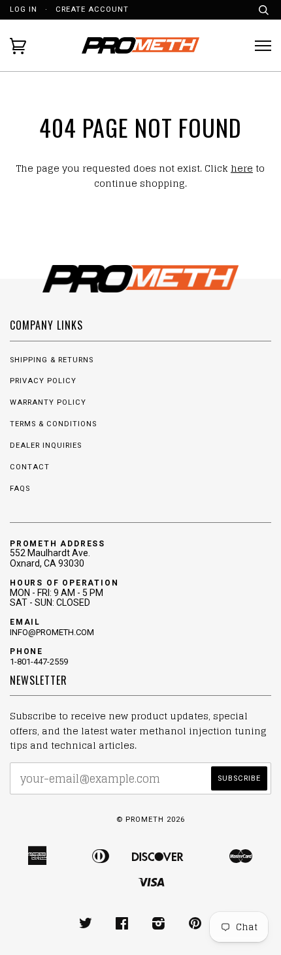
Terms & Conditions (53, 424)
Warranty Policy (48, 402)
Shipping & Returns (51, 360)
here (242, 168)
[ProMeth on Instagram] (159, 926)
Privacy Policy (43, 381)
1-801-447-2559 (39, 661)
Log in (23, 9)
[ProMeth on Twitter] (86, 926)
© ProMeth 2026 (150, 819)
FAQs (20, 488)
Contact (30, 467)
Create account (92, 9)
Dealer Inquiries (46, 445)
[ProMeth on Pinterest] (195, 926)
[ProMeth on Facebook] (122, 926)
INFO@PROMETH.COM (52, 632)
